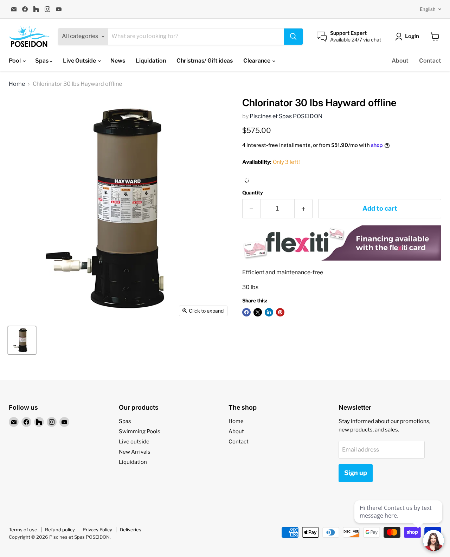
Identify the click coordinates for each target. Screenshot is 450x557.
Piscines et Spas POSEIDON (286, 116)
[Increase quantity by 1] (304, 208)
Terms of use (23, 529)
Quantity (252, 193)
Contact (430, 60)
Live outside (134, 441)
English (428, 9)
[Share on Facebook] (246, 312)
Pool (15, 60)
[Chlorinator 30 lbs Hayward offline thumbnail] (22, 340)
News (117, 60)
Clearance (257, 60)
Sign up (355, 472)
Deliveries (130, 529)
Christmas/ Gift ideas (204, 60)
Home (17, 84)
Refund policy (60, 529)
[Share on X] (257, 312)
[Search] (293, 36)
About (400, 60)
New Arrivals (134, 452)
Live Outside (80, 60)
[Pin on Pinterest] (280, 312)
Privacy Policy (97, 529)
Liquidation (151, 60)
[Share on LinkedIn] (269, 312)
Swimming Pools (139, 431)
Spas (42, 60)
